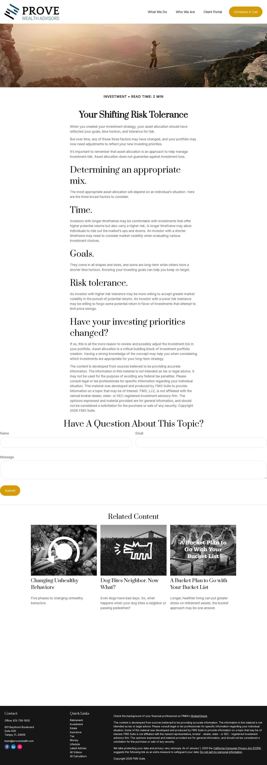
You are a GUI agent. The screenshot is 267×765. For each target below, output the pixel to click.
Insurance (76, 732)
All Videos (76, 752)
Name (4, 433)
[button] (157, 12)
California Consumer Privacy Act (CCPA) (237, 748)
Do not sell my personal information (221, 752)
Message (7, 457)
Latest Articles (78, 748)
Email (139, 433)
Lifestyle (75, 744)
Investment (76, 724)
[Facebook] (7, 746)
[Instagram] (19, 746)
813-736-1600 (21, 720)
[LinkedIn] (13, 746)
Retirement (76, 720)
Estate (73, 728)
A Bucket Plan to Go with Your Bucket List (198, 584)
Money (74, 740)
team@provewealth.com (19, 740)
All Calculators (78, 756)
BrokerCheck (199, 716)
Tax (72, 736)
